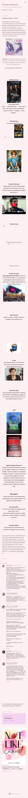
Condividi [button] (4, 558)
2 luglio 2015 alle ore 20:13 (12, 594)
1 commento (9, 771)
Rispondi (8, 590)
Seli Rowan (8, 651)
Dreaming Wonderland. (10, 4)
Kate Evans (9, 565)
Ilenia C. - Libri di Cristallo (12, 606)
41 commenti (11, 720)
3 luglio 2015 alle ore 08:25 (17, 651)
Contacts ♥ (8, 718)
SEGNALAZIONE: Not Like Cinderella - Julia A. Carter (12, 768)
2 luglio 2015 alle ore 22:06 (12, 607)
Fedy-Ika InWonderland (11, 593)
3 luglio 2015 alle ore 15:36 (12, 664)
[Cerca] (25, 2)
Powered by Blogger (15, 793)
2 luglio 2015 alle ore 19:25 (17, 565)
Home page (4, 10)
